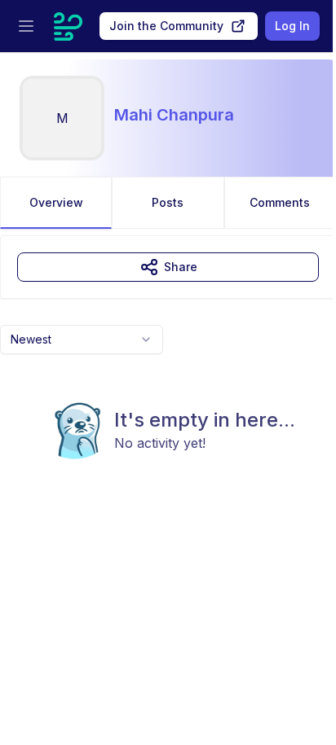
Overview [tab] (56, 202)
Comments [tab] (280, 202)
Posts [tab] (167, 202)
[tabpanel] (168, 380)
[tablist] (168, 203)
